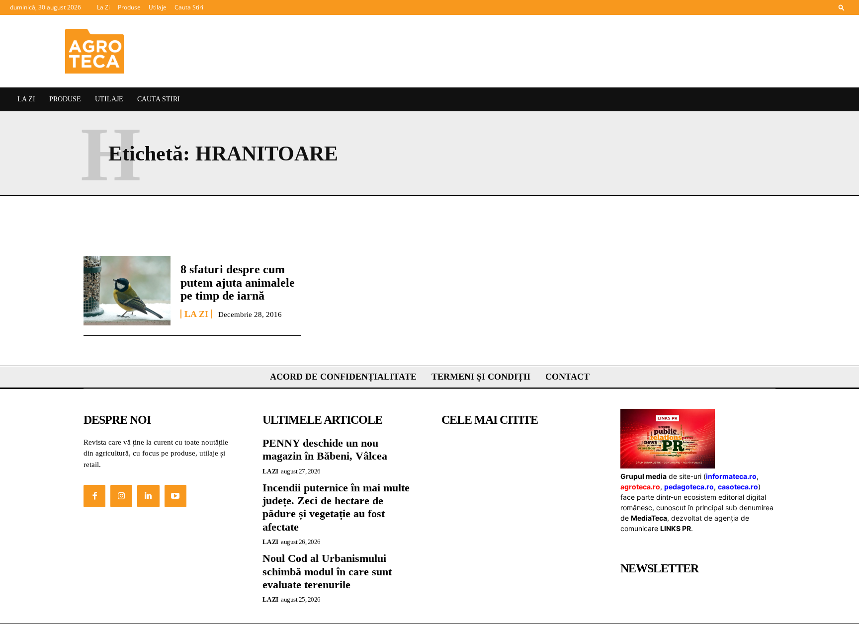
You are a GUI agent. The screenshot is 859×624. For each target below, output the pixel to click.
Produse (129, 7)
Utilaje (158, 7)
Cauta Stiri (188, 7)
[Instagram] (121, 496)
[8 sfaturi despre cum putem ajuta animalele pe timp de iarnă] (127, 290)
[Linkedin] (148, 496)
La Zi (103, 7)
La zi (196, 314)
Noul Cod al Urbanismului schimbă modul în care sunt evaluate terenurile (327, 571)
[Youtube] (175, 496)
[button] (841, 7)
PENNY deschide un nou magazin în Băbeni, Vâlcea (324, 449)
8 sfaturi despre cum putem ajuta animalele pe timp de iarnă (237, 282)
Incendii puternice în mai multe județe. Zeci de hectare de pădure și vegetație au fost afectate (336, 507)
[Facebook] (94, 496)
